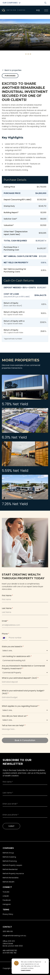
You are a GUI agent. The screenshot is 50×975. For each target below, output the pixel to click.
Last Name (7, 608)
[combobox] (4, 637)
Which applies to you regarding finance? (20, 706)
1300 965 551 (8, 931)
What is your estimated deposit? (20, 678)
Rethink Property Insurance (13, 873)
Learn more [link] (25, 970)
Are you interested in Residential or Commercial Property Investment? (23, 667)
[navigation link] (46, 10)
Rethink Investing (9, 857)
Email (5, 621)
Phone (5, 634)
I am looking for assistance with (17, 656)
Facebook (6, 900)
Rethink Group (8, 853)
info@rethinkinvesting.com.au (14, 936)
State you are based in (13, 646)
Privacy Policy (8, 914)
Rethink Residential (10, 869)
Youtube (6, 892)
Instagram (7, 904)
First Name (7, 595)
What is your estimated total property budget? (23, 692)
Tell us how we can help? (14, 725)
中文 (38, 10)
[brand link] (13, 10)
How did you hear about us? (15, 716)
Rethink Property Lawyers (12, 865)
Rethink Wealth (8, 882)
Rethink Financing (10, 861)
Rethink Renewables (10, 878)
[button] (45, 961)
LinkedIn (6, 896)
